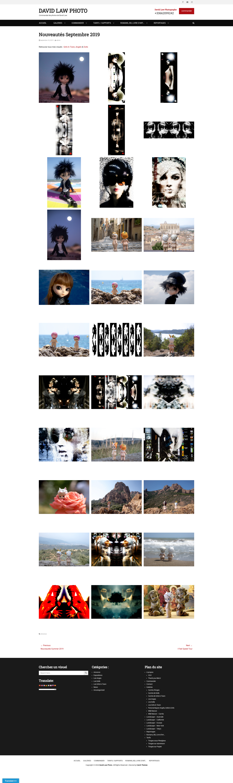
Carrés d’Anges (153, 690)
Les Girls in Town (154, 705)
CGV (150, 675)
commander (186, 11)
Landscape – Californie (155, 720)
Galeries (58, 23)
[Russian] (53, 685)
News (96, 687)
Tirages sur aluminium (156, 744)
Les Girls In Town (100, 684)
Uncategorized (99, 690)
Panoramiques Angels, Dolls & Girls (161, 708)
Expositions (98, 675)
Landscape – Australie (154, 717)
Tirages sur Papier (155, 747)
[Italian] (49, 685)
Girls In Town (69, 47)
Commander (78, 23)
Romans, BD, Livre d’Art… (132, 23)
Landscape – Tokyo (153, 729)
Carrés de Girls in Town (156, 696)
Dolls (86, 47)
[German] (46, 685)
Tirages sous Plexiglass (157, 741)
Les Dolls (97, 681)
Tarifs (148, 738)
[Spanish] (55, 685)
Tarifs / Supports (102, 23)
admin (58, 40)
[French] (44, 685)
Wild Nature (152, 711)
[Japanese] (51, 685)
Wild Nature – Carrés (156, 714)
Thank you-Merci (154, 678)
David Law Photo (63, 10)
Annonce (44, 634)
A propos (149, 672)
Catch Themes (142, 765)
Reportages (160, 23)
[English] (42, 685)
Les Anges (97, 678)
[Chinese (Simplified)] (40, 685)
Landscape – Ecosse (154, 723)
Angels (79, 47)
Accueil (42, 23)
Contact (149, 684)
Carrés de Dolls (153, 693)
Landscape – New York (155, 726)
